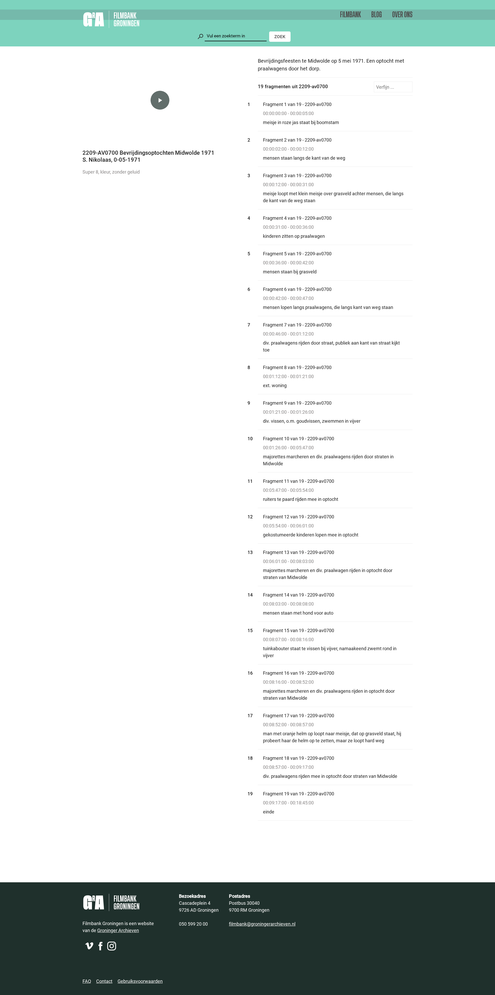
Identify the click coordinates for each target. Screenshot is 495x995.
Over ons (402, 15)
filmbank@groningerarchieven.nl (262, 924)
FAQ (86, 981)
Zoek (279, 36)
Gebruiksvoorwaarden (140, 981)
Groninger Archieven (118, 930)
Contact (104, 981)
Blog (376, 15)
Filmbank (350, 15)
